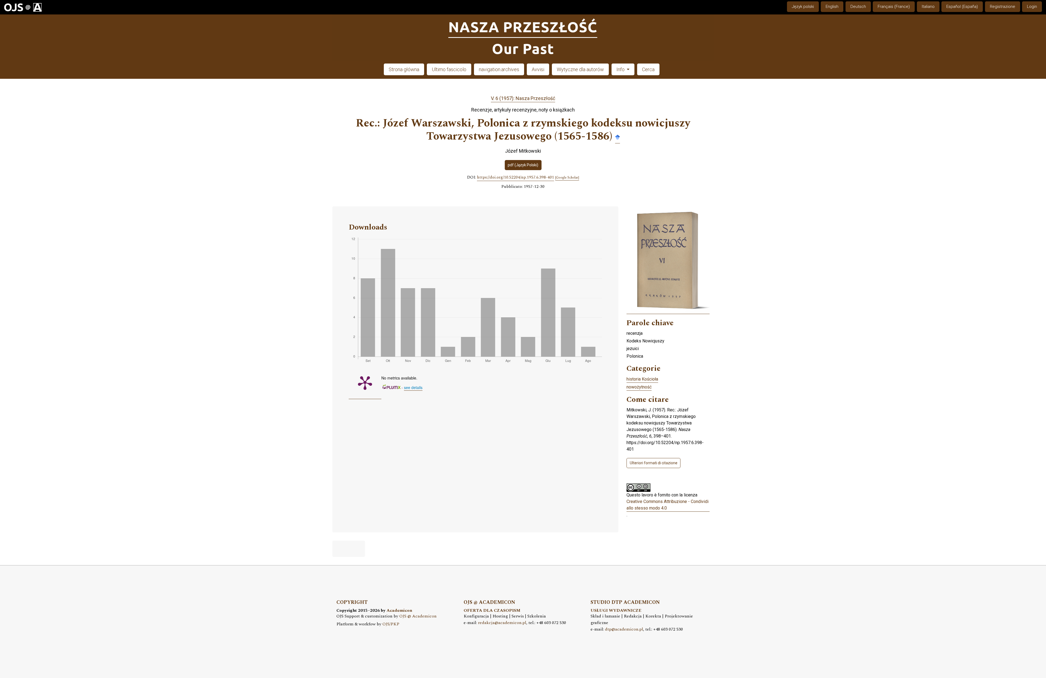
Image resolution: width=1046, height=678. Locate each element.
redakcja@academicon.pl (502, 623)
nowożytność (639, 387)
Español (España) (962, 6)
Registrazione (1002, 6)
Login (1032, 6)
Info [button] (621, 69)
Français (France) (894, 6)
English (832, 6)
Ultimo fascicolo (449, 69)
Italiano (928, 6)
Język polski (803, 6)
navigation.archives (499, 69)
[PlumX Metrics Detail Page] (365, 382)
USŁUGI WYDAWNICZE (616, 610)
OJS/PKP (390, 624)
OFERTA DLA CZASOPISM (492, 610)
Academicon (399, 610)
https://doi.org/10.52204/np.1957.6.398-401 (515, 177)
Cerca (648, 69)
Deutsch (858, 6)
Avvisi (538, 69)
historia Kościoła (642, 379)
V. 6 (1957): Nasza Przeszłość (523, 98)
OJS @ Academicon (418, 616)
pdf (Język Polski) (523, 165)
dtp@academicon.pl (624, 629)
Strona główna (404, 69)
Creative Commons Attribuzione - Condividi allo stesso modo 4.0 (668, 505)
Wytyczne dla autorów (580, 69)
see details (413, 387)
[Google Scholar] (617, 136)
